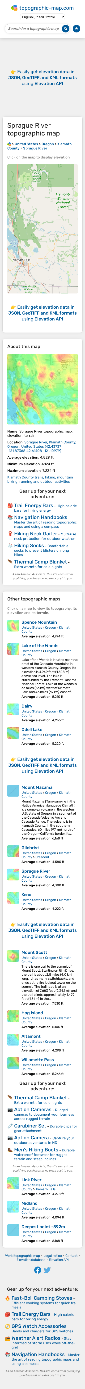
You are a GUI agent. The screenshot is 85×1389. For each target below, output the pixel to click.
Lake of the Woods (40, 645)
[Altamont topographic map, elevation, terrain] (13, 1043)
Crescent (42, 857)
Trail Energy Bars (33, 505)
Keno (26, 894)
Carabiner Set (30, 1126)
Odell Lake (31, 729)
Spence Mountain (39, 622)
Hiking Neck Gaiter (35, 534)
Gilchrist (30, 847)
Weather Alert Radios (36, 1338)
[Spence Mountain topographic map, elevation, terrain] (13, 629)
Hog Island (32, 1012)
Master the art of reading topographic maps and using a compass (45, 524)
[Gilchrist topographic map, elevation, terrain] (13, 854)
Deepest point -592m (43, 1226)
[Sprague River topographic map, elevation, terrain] (42, 389)
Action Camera (31, 1138)
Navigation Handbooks (40, 517)
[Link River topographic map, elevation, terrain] (13, 1186)
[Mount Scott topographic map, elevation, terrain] (13, 978)
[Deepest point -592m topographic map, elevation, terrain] (13, 1233)
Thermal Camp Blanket (40, 562)
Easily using (42, 77)
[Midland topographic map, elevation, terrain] (13, 1210)
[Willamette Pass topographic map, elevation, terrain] (13, 1066)
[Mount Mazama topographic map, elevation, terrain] (13, 812)
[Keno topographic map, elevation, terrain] (13, 901)
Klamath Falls (45, 1189)
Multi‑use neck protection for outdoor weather (45, 536)
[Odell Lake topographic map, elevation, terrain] (13, 736)
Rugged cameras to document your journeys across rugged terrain (44, 1114)
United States (31, 628)
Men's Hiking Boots (36, 1150)
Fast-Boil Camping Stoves (42, 1298)
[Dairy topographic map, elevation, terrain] (13, 713)
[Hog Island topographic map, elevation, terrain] (13, 1019)
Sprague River (35, 871)
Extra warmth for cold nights (38, 567)
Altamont (31, 1036)
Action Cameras (32, 1109)
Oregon (50, 628)
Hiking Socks (29, 545)
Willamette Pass (37, 1059)
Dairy (26, 706)
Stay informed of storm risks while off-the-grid (43, 1342)
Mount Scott (34, 952)
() (41, 446)
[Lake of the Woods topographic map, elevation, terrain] (13, 671)
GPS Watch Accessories (39, 1326)
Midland (29, 1203)
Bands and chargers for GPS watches (42, 1331)
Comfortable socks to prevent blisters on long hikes (41, 550)
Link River (31, 1179)
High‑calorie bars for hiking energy (45, 508)
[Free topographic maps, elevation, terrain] (9, 144)
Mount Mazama (36, 787)
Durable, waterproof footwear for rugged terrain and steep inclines (45, 1154)
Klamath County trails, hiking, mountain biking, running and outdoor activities (40, 479)
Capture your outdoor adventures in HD (44, 1140)
